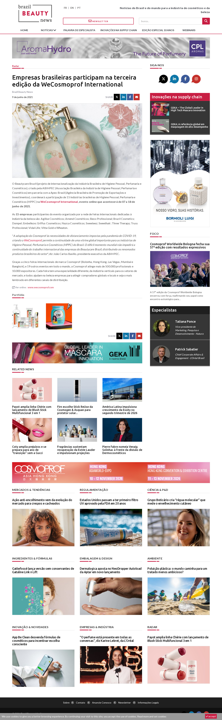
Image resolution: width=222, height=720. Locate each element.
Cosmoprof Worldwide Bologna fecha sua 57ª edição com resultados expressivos (180, 245)
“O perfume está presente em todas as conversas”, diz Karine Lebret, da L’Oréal (107, 638)
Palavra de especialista (79, 30)
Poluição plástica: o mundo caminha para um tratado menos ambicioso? (177, 570)
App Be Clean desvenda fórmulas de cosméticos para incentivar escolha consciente (36, 640)
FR (65, 7)
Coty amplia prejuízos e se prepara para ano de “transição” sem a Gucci (29, 449)
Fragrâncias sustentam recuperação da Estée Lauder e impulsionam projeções (76, 449)
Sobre (66, 702)
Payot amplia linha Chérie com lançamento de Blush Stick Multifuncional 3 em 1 (31, 409)
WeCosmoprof (32, 240)
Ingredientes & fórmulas (32, 558)
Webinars (188, 30)
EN (72, 7)
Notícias (47, 30)
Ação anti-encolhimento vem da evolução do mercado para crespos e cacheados (42, 501)
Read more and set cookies (151, 716)
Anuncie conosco (101, 702)
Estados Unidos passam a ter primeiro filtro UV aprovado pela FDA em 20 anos (109, 501)
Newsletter (100, 21)
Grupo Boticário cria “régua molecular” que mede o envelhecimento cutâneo (176, 501)
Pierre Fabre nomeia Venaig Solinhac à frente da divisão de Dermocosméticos (122, 449)
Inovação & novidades (30, 627)
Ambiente (154, 558)
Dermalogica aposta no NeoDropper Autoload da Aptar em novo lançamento (111, 570)
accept (212, 716)
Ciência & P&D (157, 489)
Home (24, 30)
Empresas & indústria (97, 627)
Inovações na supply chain (118, 30)
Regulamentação (94, 489)
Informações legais (148, 702)
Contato (80, 702)
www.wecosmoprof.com (41, 287)
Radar (15, 65)
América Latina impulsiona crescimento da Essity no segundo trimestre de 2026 (119, 409)
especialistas (164, 310)
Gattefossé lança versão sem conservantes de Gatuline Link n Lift (43, 570)
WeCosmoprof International (59, 201)
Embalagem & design (96, 558)
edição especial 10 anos (158, 30)
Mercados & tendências (31, 489)
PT (79, 7)
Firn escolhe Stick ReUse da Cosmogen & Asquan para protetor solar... (75, 409)
